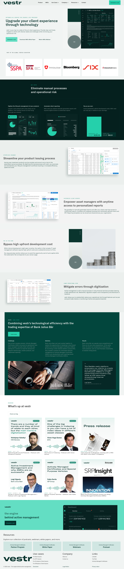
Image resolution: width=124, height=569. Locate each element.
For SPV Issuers (37, 559)
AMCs (47, 2)
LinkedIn (94, 556)
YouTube (94, 559)
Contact (84, 2)
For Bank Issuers (37, 556)
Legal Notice (66, 566)
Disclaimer (35, 566)
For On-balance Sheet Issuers (40, 561)
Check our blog (14, 414)
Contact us (65, 559)
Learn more (14, 334)
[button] (55, 2)
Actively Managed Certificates (99, 561)
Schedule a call (115, 2)
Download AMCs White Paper (27, 39)
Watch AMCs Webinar (44, 39)
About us (65, 556)
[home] (14, 2)
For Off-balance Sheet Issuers (40, 563)
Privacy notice (95, 566)
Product (40, 2)
